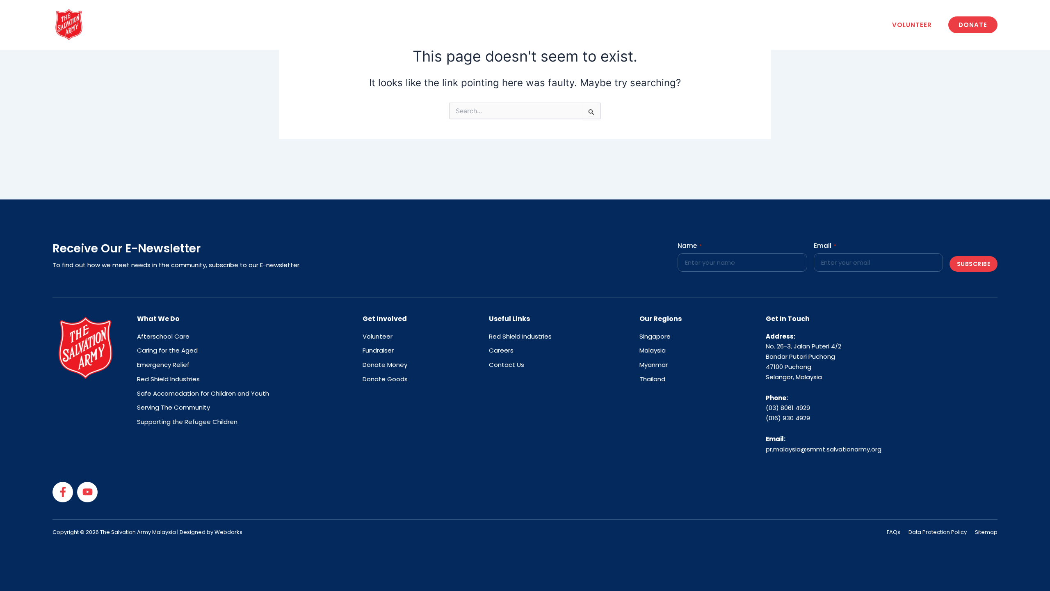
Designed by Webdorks (211, 532)
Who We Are (375, 24)
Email (825, 245)
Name (690, 245)
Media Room (566, 24)
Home (331, 24)
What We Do (437, 24)
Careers (621, 24)
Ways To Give (501, 24)
